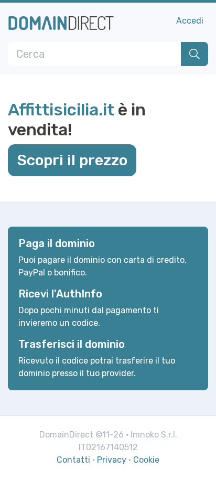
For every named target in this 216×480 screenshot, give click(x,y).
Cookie (146, 460)
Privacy (111, 460)
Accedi (189, 21)
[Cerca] (194, 54)
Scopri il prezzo (72, 160)
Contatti (73, 460)
